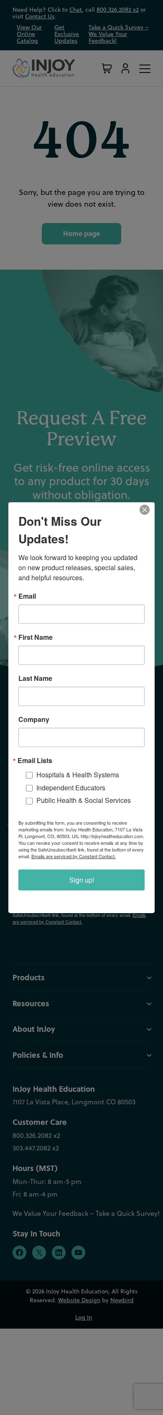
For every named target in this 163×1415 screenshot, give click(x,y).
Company (33, 719)
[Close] (147, 509)
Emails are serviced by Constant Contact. (73, 856)
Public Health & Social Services (83, 800)
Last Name (35, 678)
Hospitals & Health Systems (77, 774)
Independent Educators (70, 787)
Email (27, 595)
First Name (35, 637)
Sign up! (81, 880)
